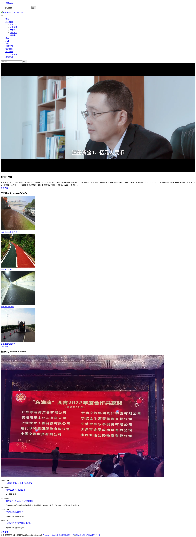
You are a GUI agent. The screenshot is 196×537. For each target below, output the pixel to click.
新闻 (7, 38)
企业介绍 (13, 24)
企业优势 (13, 27)
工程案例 (9, 46)
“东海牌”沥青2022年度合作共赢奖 (18, 483)
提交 (24, 62)
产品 (7, 41)
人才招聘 (13, 54)
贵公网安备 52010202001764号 (88, 535)
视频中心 (13, 35)
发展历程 (13, 30)
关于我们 (9, 22)
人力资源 (9, 52)
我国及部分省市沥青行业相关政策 (19, 501)
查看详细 (4, 188)
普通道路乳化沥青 (8, 344)
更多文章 (4, 532)
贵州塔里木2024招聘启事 (15, 490)
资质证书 (13, 33)
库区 (7, 44)
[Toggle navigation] (2, 15)
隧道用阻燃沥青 (7, 307)
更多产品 (4, 347)
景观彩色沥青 (6, 269)
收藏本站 (9, 3)
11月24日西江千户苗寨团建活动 (18, 523)
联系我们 (9, 57)
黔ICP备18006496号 (66, 535)
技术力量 (9, 49)
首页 (7, 19)
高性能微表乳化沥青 (9, 232)
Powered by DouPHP (50, 535)
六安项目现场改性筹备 (14, 512)
